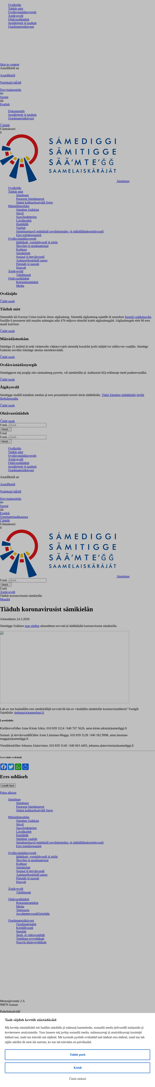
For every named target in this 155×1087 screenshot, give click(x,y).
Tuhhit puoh (77, 1054)
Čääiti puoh (7, 301)
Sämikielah (23, 253)
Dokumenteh (16, 111)
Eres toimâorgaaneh (28, 235)
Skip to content (9, 64)
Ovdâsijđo (14, 5)
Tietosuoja (22, 910)
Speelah (21, 931)
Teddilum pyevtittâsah (30, 938)
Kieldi (78, 1067)
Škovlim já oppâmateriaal (32, 246)
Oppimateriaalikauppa (14, 517)
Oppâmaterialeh (26, 924)
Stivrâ (20, 213)
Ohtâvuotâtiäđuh (18, 19)
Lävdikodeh (23, 220)
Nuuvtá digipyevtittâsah (31, 942)
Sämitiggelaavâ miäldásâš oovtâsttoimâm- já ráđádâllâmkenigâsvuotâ (60, 231)
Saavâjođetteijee (26, 217)
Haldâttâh (22, 224)
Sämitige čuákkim (27, 209)
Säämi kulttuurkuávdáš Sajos (34, 202)
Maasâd (5, 599)
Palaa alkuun (8, 792)
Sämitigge (22, 195)
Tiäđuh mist (15, 8)
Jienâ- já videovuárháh (30, 935)
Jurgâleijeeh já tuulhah (22, 23)
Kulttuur (21, 249)
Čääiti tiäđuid (77, 1078)
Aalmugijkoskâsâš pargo (31, 260)
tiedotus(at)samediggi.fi (29, 712)
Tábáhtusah (23, 275)
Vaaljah (21, 228)
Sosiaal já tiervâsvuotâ (30, 256)
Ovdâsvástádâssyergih (22, 12)
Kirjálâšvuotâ (24, 928)
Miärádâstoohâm (18, 206)
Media (20, 285)
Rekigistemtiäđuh (27, 282)
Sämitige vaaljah (26, 839)
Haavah (21, 267)
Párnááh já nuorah (27, 264)
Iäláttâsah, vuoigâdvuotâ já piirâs (37, 242)
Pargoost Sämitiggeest (30, 199)
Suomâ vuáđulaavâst (138, 317)
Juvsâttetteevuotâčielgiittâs (33, 913)
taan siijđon (32, 626)
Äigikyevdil (15, 15)
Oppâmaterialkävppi (21, 26)
